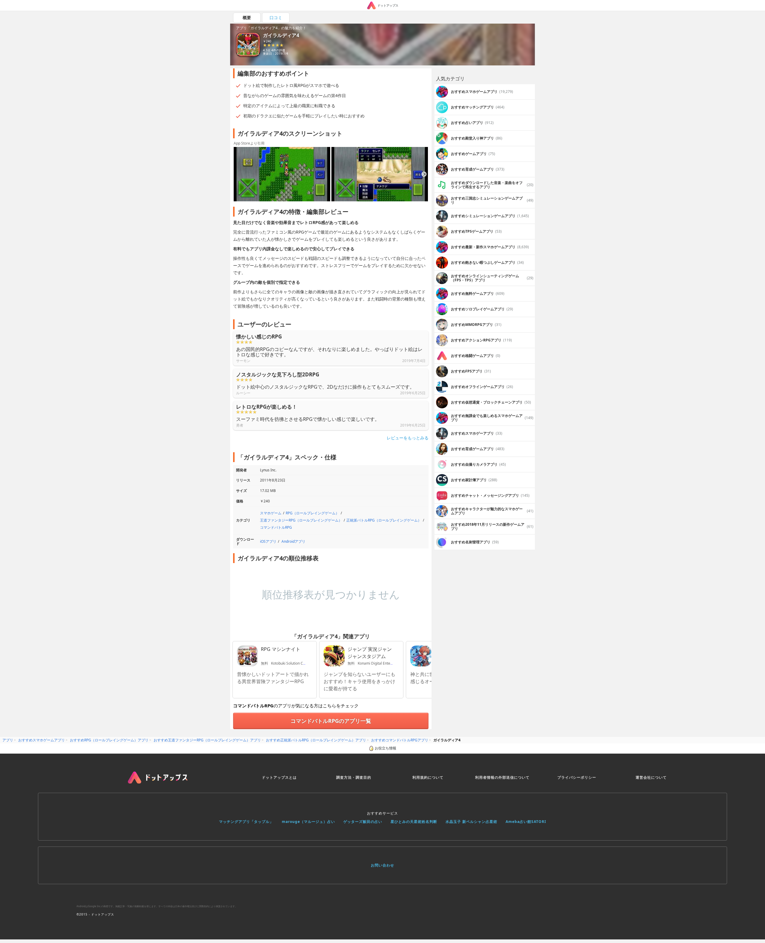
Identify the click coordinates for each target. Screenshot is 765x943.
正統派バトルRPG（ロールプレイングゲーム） (383, 520)
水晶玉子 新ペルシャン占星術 (471, 821)
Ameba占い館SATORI (526, 821)
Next (424, 174)
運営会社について (651, 777)
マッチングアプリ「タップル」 (246, 821)
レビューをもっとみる (408, 438)
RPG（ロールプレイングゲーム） (312, 513)
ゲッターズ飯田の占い (362, 821)
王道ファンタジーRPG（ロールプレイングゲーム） (301, 520)
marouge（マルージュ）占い (308, 821)
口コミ (276, 17)
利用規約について (427, 777)
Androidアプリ (293, 541)
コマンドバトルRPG (276, 527)
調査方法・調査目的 (353, 777)
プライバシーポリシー (576, 777)
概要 (247, 17)
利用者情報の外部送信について (502, 777)
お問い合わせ (382, 865)
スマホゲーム (270, 513)
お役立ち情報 (385, 748)
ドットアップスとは (279, 777)
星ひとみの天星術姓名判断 (414, 821)
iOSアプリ (268, 541)
